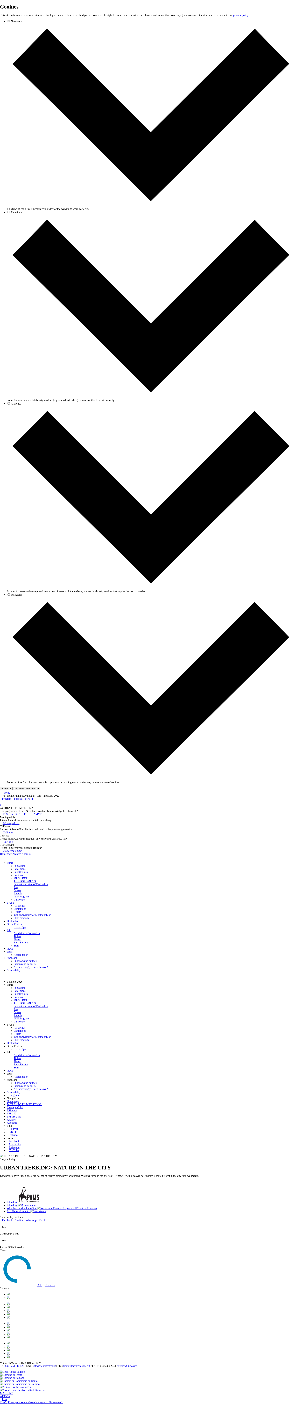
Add (39, 1285)
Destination (13, 921)
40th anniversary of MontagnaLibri (32, 914)
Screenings (19, 868)
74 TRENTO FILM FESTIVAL (24, 1104)
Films (10, 862)
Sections (18, 875)
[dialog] (147, 397)
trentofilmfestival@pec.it (76, 1365)
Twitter (19, 1220)
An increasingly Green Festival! (31, 967)
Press (9, 951)
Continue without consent (26, 788)
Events (10, 902)
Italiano (14, 1135)
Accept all (6, 788)
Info (9, 930)
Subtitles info (21, 872)
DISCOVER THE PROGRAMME (22, 814)
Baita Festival (21, 942)
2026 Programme (12, 850)
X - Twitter (15, 1144)
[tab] (151, 205)
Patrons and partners (25, 964)
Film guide (19, 865)
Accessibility (14, 970)
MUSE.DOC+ (22, 878)
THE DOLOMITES (25, 881)
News (10, 948)
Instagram (14, 1147)
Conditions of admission (27, 933)
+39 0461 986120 (14, 1365)
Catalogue (19, 899)
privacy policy (240, 15)
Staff (16, 945)
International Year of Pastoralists (31, 884)
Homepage (6, 853)
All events (19, 905)
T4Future (8, 832)
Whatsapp (31, 1220)
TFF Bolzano (14, 1116)
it (0, 804)
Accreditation (21, 954)
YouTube (14, 1150)
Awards (18, 893)
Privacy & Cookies (126, 1365)
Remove (50, 1285)
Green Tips (20, 927)
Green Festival (15, 924)
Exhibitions (20, 908)
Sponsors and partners (25, 960)
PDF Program (21, 896)
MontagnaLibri (11, 823)
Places (17, 939)
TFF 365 (8, 841)
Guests (17, 890)
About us (26, 853)
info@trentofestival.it (44, 1365)
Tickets (17, 936)
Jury (16, 887)
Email (42, 1220)
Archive (16, 853)
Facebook (14, 1141)
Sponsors (12, 957)
